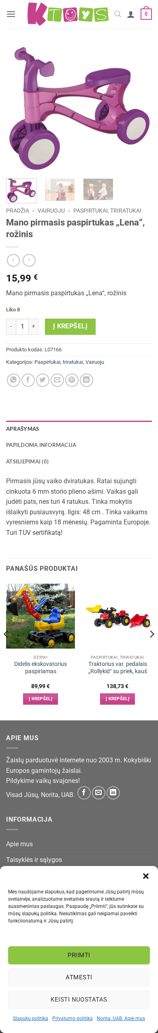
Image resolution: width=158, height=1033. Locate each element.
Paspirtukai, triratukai (107, 210)
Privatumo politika (72, 1018)
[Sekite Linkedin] (113, 792)
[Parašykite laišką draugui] (57, 380)
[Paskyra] (131, 14)
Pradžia (17, 210)
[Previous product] (29, 260)
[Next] (139, 108)
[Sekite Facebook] (84, 792)
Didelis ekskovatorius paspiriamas (40, 667)
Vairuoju (51, 210)
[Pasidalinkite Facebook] (28, 380)
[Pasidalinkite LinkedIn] (86, 380)
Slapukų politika (30, 1018)
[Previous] (19, 108)
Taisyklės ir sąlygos (34, 860)
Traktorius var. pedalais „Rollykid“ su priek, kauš (117, 667)
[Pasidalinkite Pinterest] (72, 380)
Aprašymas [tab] (22, 429)
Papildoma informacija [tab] (41, 445)
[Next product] (13, 260)
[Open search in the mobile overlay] (118, 14)
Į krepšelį (70, 326)
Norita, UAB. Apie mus (121, 1018)
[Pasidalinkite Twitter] (42, 380)
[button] (146, 876)
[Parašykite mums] (98, 792)
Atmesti (79, 977)
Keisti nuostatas (79, 999)
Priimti (79, 955)
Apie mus (19, 844)
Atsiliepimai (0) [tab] (27, 461)
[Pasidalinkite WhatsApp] (13, 380)
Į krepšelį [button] (40, 698)
